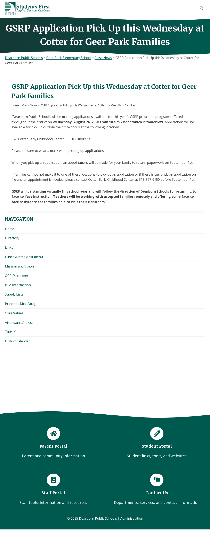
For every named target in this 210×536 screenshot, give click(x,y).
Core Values (14, 313)
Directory (12, 238)
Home (9, 229)
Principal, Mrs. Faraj (20, 303)
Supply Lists (14, 294)
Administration (131, 518)
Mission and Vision (19, 266)
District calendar (17, 341)
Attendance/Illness (19, 322)
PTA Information (18, 285)
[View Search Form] (201, 8)
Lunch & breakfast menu (24, 257)
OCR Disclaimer (16, 275)
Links (9, 247)
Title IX (10, 331)
